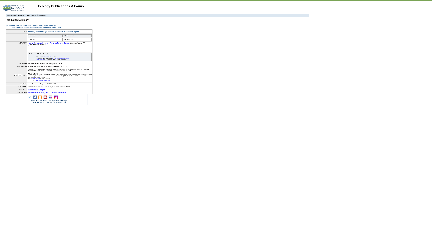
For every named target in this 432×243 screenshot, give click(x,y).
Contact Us (35, 102)
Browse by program (31, 15)
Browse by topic (21, 15)
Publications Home (11, 15)
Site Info (54, 102)
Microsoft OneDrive (64, 58)
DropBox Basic (40, 59)
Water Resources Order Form (42, 80)
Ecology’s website (35, 78)
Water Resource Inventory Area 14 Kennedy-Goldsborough (47, 92)
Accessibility (62, 102)
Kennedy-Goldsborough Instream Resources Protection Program (49, 43)
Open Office (55, 58)
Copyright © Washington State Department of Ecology (49, 100)
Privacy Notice (45, 102)
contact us (28, 27)
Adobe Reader (47, 56)
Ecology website (42, 15)
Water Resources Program (36, 90)
